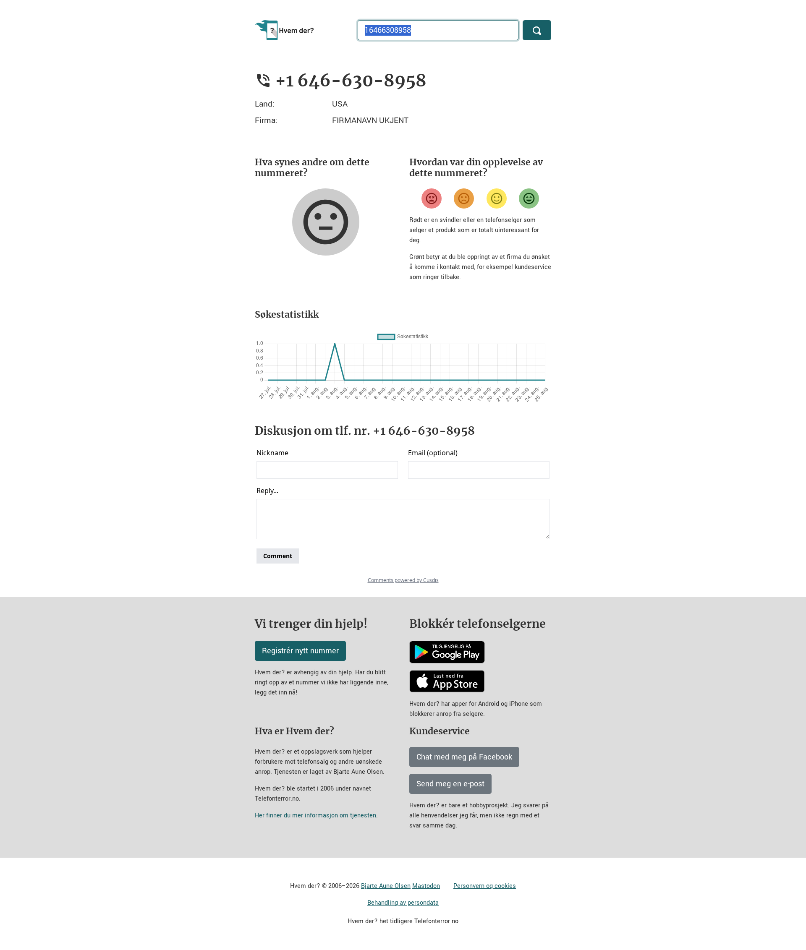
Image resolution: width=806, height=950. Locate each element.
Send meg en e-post (450, 783)
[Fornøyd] (497, 198)
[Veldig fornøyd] (529, 198)
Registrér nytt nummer (300, 650)
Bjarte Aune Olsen (386, 886)
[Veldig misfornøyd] (431, 198)
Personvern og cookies (484, 886)
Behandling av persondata (403, 902)
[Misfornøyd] (464, 198)
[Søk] (537, 30)
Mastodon (426, 886)
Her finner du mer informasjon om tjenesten (315, 815)
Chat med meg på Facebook (464, 757)
